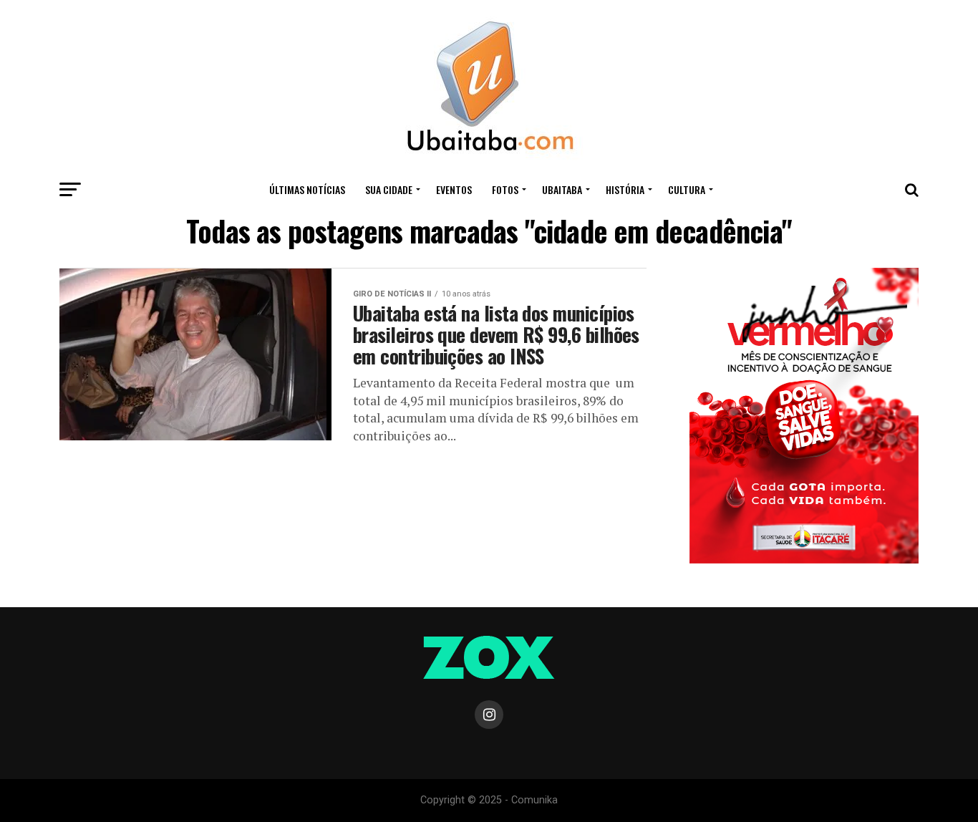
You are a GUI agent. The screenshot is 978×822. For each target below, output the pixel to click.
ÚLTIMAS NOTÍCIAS (307, 189)
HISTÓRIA (625, 189)
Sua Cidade (388, 189)
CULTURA (686, 189)
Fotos (505, 189)
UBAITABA (562, 189)
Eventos (454, 189)
